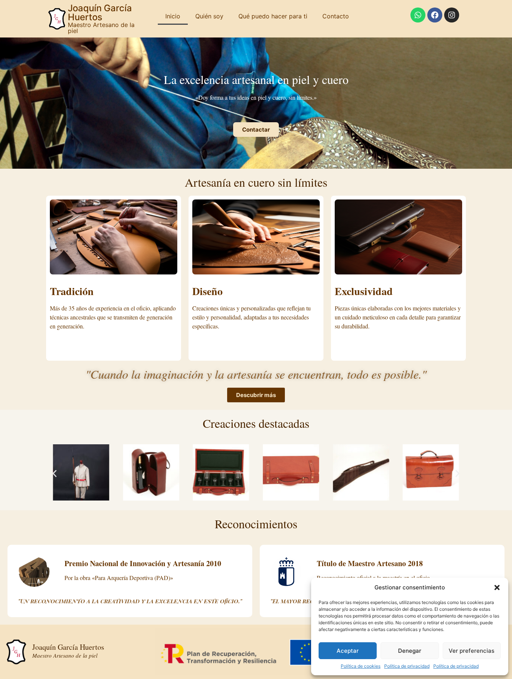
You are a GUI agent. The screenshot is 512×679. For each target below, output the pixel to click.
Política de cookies (360, 666)
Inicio (172, 16)
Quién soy (209, 16)
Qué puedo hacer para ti (272, 16)
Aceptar (348, 650)
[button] (497, 587)
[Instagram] (451, 14)
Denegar (409, 650)
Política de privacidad (407, 666)
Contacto (335, 16)
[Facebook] (434, 14)
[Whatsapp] (417, 14)
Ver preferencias (471, 650)
